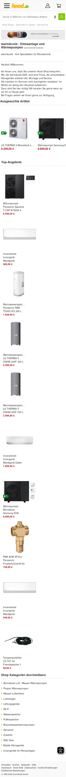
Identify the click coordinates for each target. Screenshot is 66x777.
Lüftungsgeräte (11, 704)
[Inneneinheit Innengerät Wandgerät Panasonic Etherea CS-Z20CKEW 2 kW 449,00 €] (21, 588)
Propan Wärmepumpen (15, 688)
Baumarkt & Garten (25, 24)
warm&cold (42, 24)
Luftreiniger (9, 698)
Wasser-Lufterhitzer (13, 693)
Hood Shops (8, 24)
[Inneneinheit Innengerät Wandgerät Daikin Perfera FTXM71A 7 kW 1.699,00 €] (21, 437)
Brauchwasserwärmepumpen (19, 724)
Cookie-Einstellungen (48, 767)
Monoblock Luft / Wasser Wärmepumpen (25, 683)
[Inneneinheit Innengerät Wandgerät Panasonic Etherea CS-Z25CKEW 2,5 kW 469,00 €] (21, 235)
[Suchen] (61, 16)
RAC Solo (8, 740)
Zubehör (8, 735)
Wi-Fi (6, 709)
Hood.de (21, 5)
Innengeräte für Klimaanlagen (19, 750)
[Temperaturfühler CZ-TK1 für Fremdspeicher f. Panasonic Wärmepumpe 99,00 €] (21, 639)
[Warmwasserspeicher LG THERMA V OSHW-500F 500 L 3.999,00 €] (21, 386)
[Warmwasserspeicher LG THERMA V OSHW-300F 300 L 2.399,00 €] (21, 336)
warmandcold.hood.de (34, 47)
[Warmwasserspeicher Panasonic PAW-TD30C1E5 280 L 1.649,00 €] (21, 285)
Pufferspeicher (11, 719)
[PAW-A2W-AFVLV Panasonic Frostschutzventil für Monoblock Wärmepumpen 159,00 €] (21, 538)
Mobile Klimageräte (13, 745)
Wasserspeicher (11, 714)
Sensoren (8, 729)
